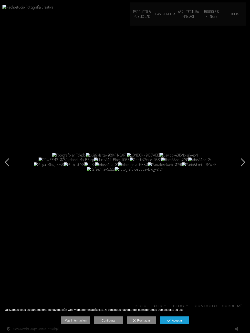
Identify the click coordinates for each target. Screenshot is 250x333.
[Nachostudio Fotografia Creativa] (28, 9)
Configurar (109, 320)
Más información (76, 320)
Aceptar (176, 320)
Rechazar (143, 320)
